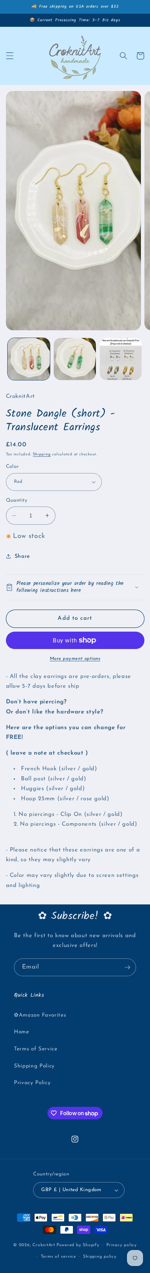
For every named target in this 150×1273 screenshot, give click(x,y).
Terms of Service (36, 1049)
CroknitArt (43, 1245)
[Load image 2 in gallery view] (75, 359)
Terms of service (58, 1257)
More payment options (75, 658)
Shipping (42, 454)
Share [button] (22, 556)
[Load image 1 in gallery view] (29, 359)
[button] (9, 55)
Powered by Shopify (78, 1245)
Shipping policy (100, 1257)
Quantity (17, 500)
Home (21, 1032)
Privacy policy (121, 1245)
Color (12, 466)
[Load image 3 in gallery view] (121, 359)
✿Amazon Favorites (40, 1015)
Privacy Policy (32, 1083)
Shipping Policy (34, 1066)
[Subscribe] (127, 967)
